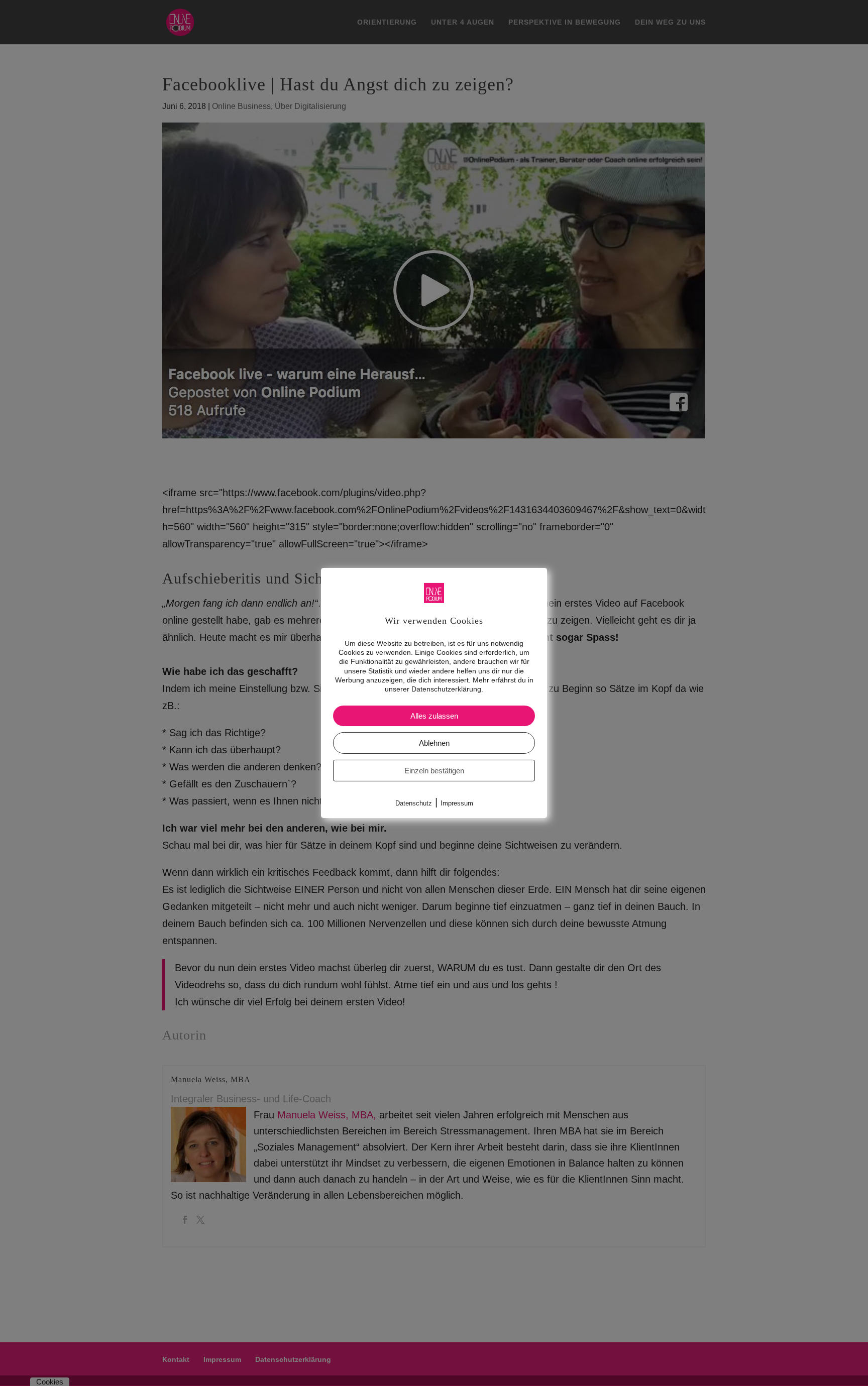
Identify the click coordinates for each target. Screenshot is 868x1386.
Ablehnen (434, 743)
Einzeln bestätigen (434, 770)
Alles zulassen (434, 716)
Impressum (457, 803)
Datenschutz (413, 803)
